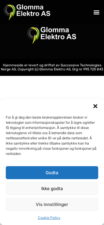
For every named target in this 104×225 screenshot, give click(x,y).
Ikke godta (52, 188)
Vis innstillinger (52, 204)
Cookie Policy (49, 217)
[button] (95, 106)
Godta (52, 172)
